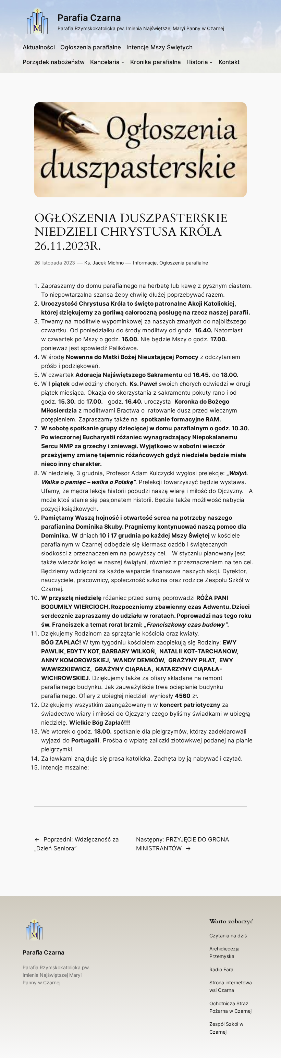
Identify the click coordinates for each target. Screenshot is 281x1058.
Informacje (145, 263)
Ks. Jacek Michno (104, 263)
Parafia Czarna (89, 17)
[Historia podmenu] (211, 62)
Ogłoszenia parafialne (183, 263)
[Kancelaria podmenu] (122, 62)
